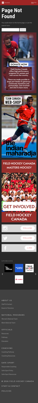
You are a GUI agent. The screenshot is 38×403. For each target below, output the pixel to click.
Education (5, 341)
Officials (7, 330)
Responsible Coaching (9, 366)
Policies (6, 391)
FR (35, 2)
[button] (3, 274)
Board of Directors (8, 308)
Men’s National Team (8, 323)
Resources (5, 333)
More (7, 2)
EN (32, 2)
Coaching (7, 348)
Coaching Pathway (8, 352)
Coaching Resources (8, 356)
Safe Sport (8, 363)
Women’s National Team (10, 319)
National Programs (13, 315)
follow (27, 228)
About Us (7, 300)
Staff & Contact (7, 304)
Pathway (4, 337)
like (29, 248)
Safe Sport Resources (9, 374)
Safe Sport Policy (7, 370)
